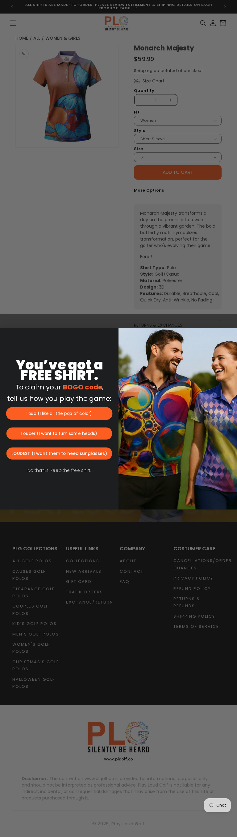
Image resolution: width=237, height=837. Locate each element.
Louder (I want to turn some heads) (59, 433)
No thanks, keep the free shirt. (59, 470)
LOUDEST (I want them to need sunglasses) (59, 453)
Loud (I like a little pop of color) (59, 413)
